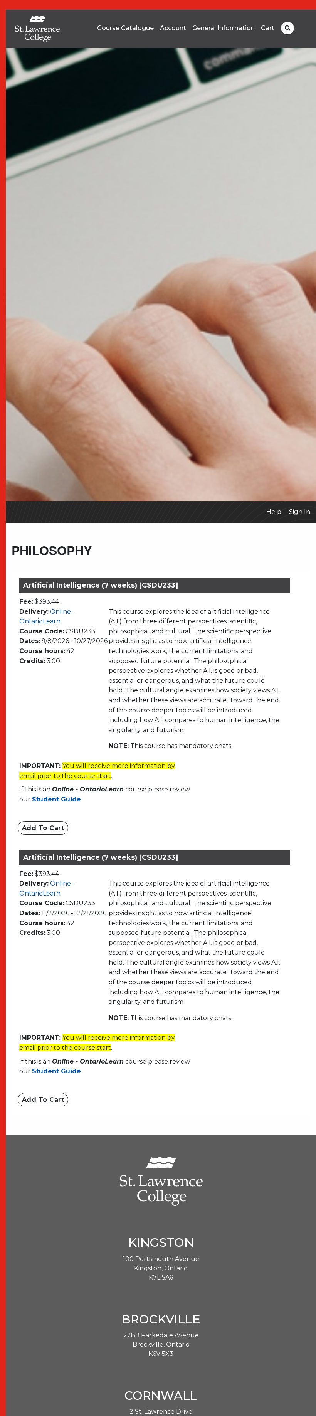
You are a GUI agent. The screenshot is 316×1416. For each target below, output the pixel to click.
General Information (223, 28)
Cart (267, 28)
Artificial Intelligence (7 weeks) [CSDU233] (100, 585)
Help (273, 511)
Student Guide (56, 799)
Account (173, 28)
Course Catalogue (125, 28)
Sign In (299, 511)
